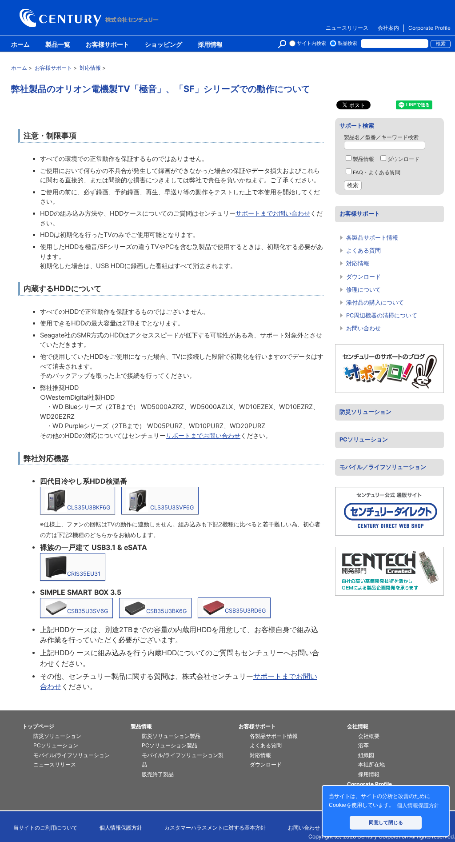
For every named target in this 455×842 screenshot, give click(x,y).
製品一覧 (57, 45)
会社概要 (368, 736)
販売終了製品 (158, 774)
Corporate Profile (429, 27)
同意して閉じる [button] (386, 822)
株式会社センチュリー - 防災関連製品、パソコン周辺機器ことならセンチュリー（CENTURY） (91, 18)
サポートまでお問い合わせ (272, 213)
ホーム (20, 45)
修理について (363, 289)
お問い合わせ (363, 328)
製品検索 (347, 43)
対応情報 (357, 263)
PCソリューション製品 (169, 745)
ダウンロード (403, 159)
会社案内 (388, 27)
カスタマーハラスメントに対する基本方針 (215, 827)
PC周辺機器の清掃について (381, 315)
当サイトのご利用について (45, 827)
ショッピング (163, 45)
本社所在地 (371, 764)
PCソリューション (363, 439)
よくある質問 (363, 250)
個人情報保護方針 (121, 827)
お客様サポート (107, 45)
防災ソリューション (365, 412)
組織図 (366, 755)
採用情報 (210, 45)
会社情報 (357, 726)
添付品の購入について (375, 302)
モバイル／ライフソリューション (382, 467)
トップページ (38, 726)
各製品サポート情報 (372, 237)
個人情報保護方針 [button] (418, 805)
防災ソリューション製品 (171, 736)
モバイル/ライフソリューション (71, 755)
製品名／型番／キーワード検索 (381, 137)
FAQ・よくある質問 (376, 172)
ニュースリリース (347, 27)
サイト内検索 (311, 43)
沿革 (363, 745)
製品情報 (363, 159)
